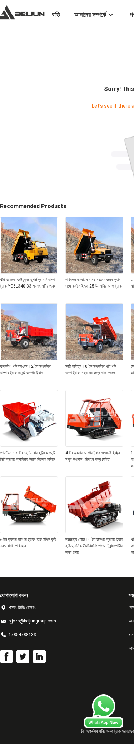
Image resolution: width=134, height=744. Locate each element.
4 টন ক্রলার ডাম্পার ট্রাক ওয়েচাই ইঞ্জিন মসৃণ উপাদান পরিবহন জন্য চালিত (92, 456)
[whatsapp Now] (103, 726)
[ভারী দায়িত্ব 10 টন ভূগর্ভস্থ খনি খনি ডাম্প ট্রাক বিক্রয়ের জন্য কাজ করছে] (94, 358)
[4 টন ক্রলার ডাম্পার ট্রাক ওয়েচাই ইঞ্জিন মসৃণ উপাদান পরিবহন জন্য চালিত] (94, 445)
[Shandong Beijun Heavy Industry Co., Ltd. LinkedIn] (39, 656)
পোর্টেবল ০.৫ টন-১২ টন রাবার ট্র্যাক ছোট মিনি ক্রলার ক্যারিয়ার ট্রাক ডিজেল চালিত (27, 456)
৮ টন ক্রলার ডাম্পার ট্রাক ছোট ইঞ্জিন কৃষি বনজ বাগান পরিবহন (28, 542)
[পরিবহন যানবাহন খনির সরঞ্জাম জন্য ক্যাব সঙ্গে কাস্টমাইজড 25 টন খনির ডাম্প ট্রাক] (94, 271)
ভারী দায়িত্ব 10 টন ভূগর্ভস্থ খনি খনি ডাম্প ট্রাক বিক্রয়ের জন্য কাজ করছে (90, 369)
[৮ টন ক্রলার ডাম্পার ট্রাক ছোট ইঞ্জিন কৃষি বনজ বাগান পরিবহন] (29, 531)
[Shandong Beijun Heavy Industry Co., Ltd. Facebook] (6, 656)
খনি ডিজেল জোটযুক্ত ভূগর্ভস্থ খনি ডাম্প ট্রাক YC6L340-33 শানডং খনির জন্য (27, 283)
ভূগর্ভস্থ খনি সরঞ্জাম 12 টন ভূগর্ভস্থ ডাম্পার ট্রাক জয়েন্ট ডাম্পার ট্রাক (25, 369)
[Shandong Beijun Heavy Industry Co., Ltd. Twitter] (22, 656)
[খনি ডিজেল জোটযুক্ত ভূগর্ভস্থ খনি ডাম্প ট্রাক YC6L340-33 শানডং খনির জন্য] (29, 271)
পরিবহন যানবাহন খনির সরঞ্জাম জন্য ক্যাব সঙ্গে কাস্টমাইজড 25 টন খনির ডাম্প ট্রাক (93, 283)
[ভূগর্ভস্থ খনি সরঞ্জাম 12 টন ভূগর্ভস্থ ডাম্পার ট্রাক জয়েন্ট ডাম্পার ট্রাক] (29, 358)
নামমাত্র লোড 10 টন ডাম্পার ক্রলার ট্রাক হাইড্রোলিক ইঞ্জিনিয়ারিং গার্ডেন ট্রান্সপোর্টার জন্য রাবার (94, 546)
